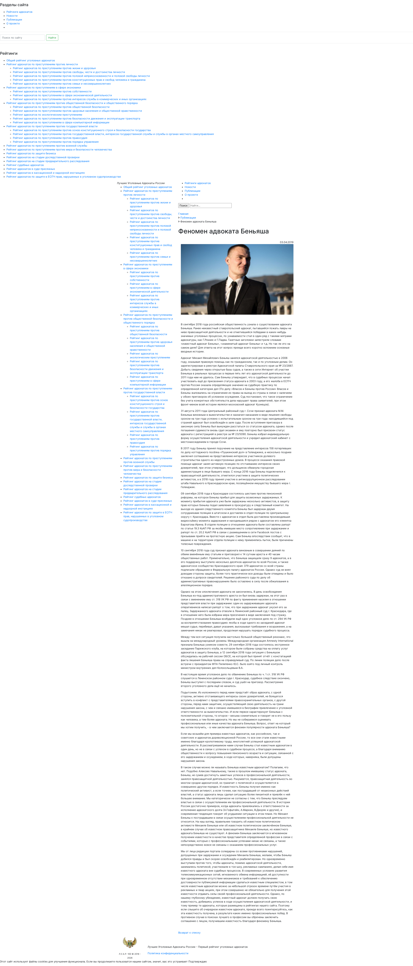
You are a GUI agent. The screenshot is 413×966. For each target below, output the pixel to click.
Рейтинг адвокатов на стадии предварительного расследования (47, 161)
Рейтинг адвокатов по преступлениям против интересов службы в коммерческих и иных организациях (79, 99)
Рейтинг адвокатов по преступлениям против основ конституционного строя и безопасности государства (82, 130)
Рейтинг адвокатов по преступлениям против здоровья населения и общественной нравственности (77, 110)
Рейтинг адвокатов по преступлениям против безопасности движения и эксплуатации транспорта (76, 118)
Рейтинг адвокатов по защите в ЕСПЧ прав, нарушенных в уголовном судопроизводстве (63, 176)
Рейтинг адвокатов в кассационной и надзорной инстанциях (45, 172)
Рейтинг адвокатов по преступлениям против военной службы (46, 145)
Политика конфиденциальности (168, 953)
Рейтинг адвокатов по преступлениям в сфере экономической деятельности (62, 95)
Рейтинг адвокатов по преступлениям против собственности (52, 91)
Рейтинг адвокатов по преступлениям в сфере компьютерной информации (61, 122)
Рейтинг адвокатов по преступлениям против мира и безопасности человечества (59, 149)
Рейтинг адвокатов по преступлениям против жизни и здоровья (54, 68)
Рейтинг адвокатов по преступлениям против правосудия (50, 137)
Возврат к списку (189, 932)
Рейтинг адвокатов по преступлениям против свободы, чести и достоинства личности (69, 72)
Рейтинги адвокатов (19, 11)
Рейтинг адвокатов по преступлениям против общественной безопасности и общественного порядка (72, 103)
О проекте (13, 23)
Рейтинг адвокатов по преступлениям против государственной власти (52, 126)
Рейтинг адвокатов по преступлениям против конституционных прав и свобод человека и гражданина (79, 79)
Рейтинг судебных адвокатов (25, 165)
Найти (52, 37)
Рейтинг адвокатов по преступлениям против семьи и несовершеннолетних (62, 83)
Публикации (14, 19)
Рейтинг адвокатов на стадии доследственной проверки (43, 157)
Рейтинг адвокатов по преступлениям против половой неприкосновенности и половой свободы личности (81, 75)
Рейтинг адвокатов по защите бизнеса (31, 153)
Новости (12, 15)
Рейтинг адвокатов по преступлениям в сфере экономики (43, 87)
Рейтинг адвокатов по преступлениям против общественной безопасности (61, 106)
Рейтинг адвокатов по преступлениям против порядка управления (56, 141)
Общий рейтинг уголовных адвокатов (30, 60)
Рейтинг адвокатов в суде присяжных (30, 168)
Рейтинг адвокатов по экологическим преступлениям (47, 114)
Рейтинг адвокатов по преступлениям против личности (42, 64)
